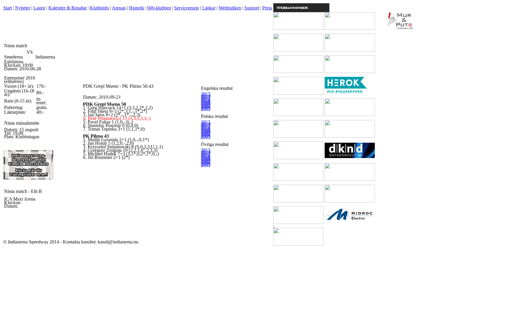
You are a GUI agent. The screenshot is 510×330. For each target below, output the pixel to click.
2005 (205, 108)
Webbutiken (230, 7)
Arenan (119, 7)
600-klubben (159, 7)
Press (267, 7)
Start (7, 7)
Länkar (208, 7)
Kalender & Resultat (67, 7)
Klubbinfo (99, 7)
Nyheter (22, 7)
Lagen (39, 7)
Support (251, 7)
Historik (136, 7)
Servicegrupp (186, 7)
